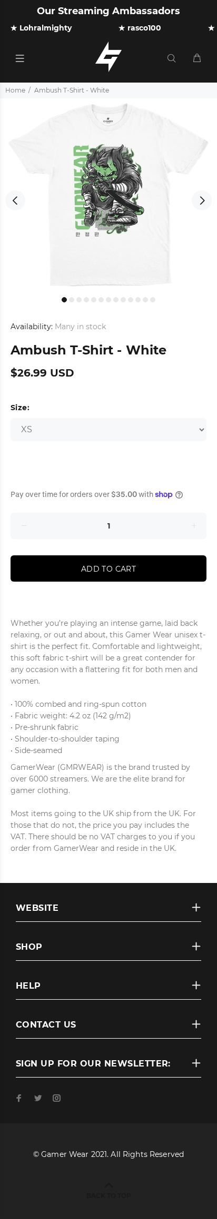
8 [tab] (116, 299)
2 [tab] (71, 299)
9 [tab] (123, 299)
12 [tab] (145, 299)
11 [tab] (138, 299)
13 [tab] (152, 299)
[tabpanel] (108, 194)
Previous (15, 200)
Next (202, 200)
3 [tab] (79, 299)
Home (15, 90)
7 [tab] (108, 299)
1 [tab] (64, 299)
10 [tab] (130, 299)
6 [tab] (101, 299)
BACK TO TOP (108, 1196)
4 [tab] (86, 299)
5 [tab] (93, 299)
